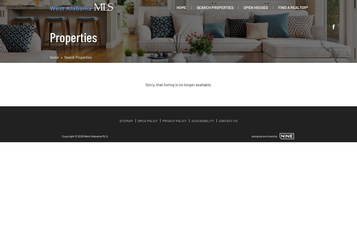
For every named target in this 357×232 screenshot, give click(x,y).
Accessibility (202, 121)
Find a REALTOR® (293, 7)
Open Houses (256, 7)
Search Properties (215, 7)
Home (181, 7)
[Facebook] (333, 27)
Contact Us (228, 121)
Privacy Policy (174, 121)
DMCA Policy (148, 121)
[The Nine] (287, 136)
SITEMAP (126, 121)
